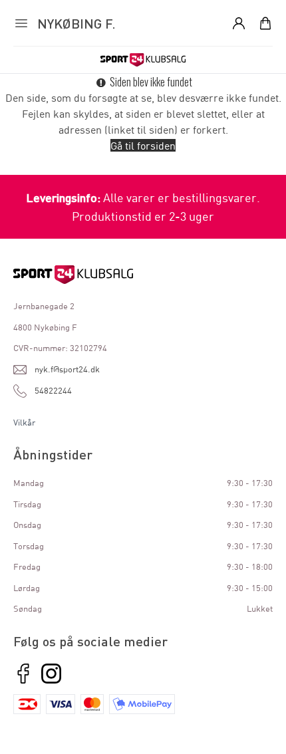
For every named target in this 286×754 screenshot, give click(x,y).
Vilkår (24, 422)
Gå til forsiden (143, 145)
